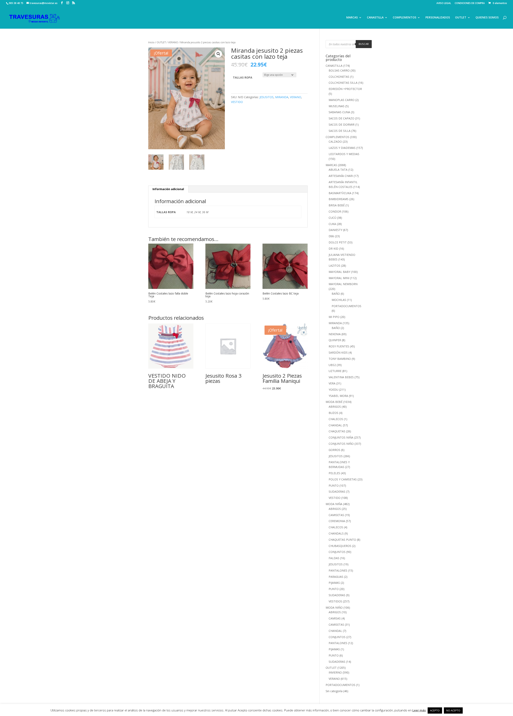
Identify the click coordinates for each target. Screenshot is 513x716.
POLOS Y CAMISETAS (343, 479)
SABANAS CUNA (339, 112)
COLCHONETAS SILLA (343, 83)
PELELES (334, 473)
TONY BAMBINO (340, 359)
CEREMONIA (337, 521)
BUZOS (333, 413)
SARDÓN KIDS (338, 352)
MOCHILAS (339, 300)
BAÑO (336, 293)
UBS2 (332, 365)
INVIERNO (335, 672)
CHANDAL (335, 425)
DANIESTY (335, 230)
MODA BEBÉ (334, 402)
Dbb (331, 236)
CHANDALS (336, 533)
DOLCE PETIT (338, 242)
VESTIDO (237, 102)
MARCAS (352, 17)
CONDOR (335, 211)
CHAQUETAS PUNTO (342, 540)
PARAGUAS (336, 577)
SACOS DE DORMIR (341, 124)
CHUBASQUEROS (340, 546)
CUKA (332, 224)
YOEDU (333, 389)
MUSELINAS (336, 106)
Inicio (151, 42)
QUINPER (335, 340)
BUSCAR (364, 44)
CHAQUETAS (337, 431)
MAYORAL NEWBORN (343, 284)
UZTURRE (335, 371)
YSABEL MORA (338, 396)
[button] (218, 53)
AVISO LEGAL (443, 3)
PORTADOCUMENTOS (346, 306)
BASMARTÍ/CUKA (340, 193)
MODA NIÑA (334, 504)
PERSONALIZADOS (437, 17)
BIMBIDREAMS (338, 199)
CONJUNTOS (337, 552)
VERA (332, 383)
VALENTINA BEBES (341, 377)
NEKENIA (335, 334)
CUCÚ (332, 218)
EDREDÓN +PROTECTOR (345, 89)
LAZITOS (334, 265)
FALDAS (334, 558)
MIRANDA (281, 97)
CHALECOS (336, 419)
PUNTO (334, 485)
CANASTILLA (375, 17)
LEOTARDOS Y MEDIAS (344, 154)
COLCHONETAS (339, 77)
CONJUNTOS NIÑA (341, 437)
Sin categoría (334, 691)
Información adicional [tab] (168, 189)
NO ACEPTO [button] (453, 710)
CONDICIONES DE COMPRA (470, 3)
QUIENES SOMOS (487, 17)
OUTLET (460, 17)
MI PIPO (334, 317)
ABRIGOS (335, 406)
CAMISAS (335, 618)
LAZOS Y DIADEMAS (342, 148)
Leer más (419, 710)
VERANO (173, 42)
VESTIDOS (335, 601)
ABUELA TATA (338, 169)
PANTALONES (338, 570)
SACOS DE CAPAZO (341, 118)
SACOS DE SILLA (339, 131)
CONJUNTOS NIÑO (341, 444)
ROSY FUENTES (339, 346)
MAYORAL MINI (339, 278)
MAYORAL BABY (339, 272)
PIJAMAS (334, 583)
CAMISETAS (336, 515)
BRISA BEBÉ (337, 205)
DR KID (333, 248)
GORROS (334, 450)
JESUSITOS (267, 97)
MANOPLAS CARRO (341, 100)
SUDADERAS (337, 491)
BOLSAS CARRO (339, 70)
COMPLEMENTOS (404, 17)
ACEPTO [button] (435, 710)
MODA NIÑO (334, 607)
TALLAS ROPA (242, 77)
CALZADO (335, 141)
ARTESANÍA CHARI (341, 176)
